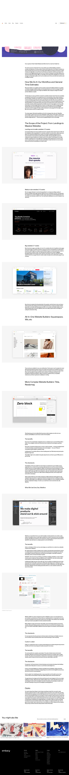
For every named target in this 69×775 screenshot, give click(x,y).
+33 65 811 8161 (38, 772)
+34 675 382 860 (27, 772)
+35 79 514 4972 (49, 772)
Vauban (38, 194)
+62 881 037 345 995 (62, 772)
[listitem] (11, 731)
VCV (46, 141)
